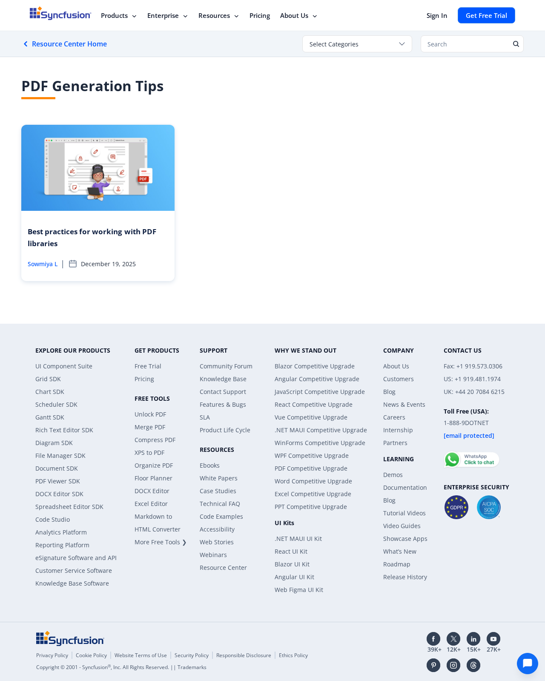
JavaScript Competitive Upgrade (320, 392)
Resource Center (223, 567)
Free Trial (148, 366)
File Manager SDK (60, 455)
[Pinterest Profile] (433, 665)
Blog (389, 392)
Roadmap (396, 564)
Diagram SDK (54, 443)
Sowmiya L (42, 264)
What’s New (399, 551)
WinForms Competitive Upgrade (320, 443)
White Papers (219, 478)
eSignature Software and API (76, 558)
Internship (398, 430)
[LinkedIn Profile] (473, 639)
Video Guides (402, 526)
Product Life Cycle (225, 430)
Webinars (213, 555)
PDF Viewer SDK (57, 481)
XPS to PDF (149, 452)
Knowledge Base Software (72, 583)
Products (114, 15)
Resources (214, 15)
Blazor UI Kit (292, 564)
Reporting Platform (62, 545)
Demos (393, 475)
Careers (394, 417)
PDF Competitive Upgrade (311, 468)
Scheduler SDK (56, 404)
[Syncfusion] (70, 638)
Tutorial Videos (404, 513)
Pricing (260, 15)
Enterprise (163, 15)
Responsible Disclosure (243, 655)
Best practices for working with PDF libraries (92, 237)
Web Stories (217, 542)
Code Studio (52, 519)
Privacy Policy (52, 655)
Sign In (437, 15)
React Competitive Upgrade (314, 404)
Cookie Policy (91, 655)
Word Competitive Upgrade (313, 481)
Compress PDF (155, 440)
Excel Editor (151, 504)
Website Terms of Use (141, 655)
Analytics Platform (61, 532)
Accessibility (217, 529)
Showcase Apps (405, 538)
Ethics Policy (293, 655)
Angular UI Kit (294, 577)
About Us (294, 15)
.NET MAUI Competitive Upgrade (321, 430)
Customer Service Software (73, 570)
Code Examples (221, 516)
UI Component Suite (63, 366)
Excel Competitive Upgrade (313, 494)
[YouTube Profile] (493, 639)
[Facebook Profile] (433, 639)
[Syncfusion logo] (61, 13)
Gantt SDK (49, 417)
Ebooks (210, 465)
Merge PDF (150, 427)
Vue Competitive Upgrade (311, 417)
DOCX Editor (152, 491)
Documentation (405, 487)
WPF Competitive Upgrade (312, 455)
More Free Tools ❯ (161, 542)
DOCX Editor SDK (59, 494)
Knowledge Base (223, 379)
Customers (398, 379)
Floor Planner (153, 478)
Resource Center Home (69, 44)
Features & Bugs (223, 404)
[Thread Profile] (473, 665)
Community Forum (226, 366)
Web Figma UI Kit (299, 590)
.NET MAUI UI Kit (298, 538)
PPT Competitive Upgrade (311, 507)
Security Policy (192, 655)
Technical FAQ (220, 504)
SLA (205, 417)
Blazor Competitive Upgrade (315, 366)
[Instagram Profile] (453, 665)
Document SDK (56, 468)
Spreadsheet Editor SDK (69, 507)
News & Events (404, 404)
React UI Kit (291, 551)
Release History (405, 577)
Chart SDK (49, 392)
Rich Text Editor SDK (64, 430)
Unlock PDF (150, 414)
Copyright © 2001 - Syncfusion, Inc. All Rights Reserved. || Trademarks (121, 667)
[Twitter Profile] (453, 639)
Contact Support (223, 392)
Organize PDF (154, 465)
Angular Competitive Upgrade (317, 379)
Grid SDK (48, 379)
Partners (395, 443)
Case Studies (218, 491)
